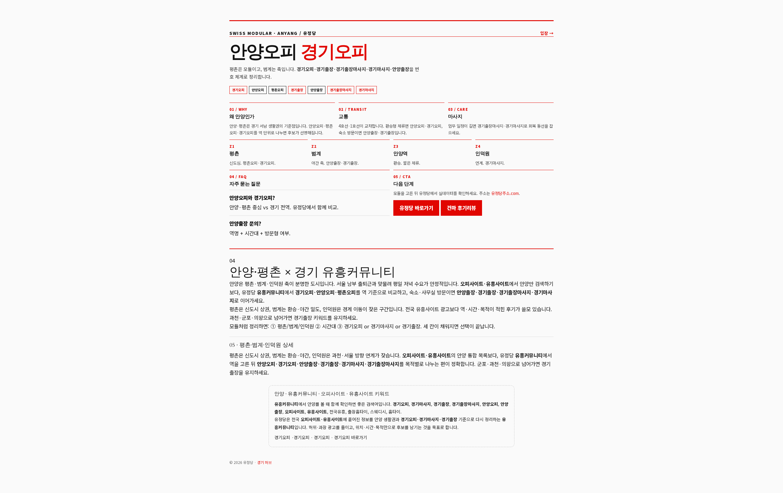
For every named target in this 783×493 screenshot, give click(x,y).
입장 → (547, 33)
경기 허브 (264, 462)
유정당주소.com (505, 193)
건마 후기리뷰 (461, 207)
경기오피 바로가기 (350, 437)
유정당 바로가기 (416, 207)
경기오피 (282, 437)
